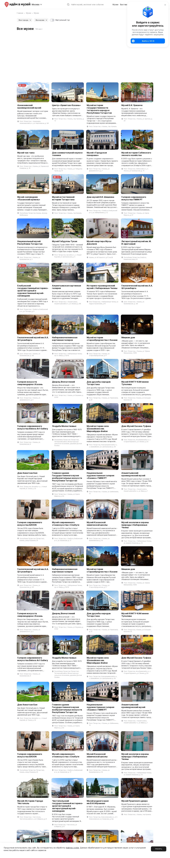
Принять (158, 849)
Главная (20, 13)
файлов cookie (72, 848)
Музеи (115, 4)
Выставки (124, 4)
